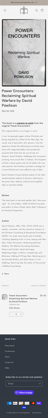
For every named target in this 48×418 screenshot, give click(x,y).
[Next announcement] (43, 2)
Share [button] (6, 273)
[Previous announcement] (4, 2)
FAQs (7, 368)
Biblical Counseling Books (21, 413)
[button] (5, 10)
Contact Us (9, 362)
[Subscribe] (39, 384)
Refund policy (36, 413)
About (7, 357)
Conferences (10, 351)
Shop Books (9, 345)
